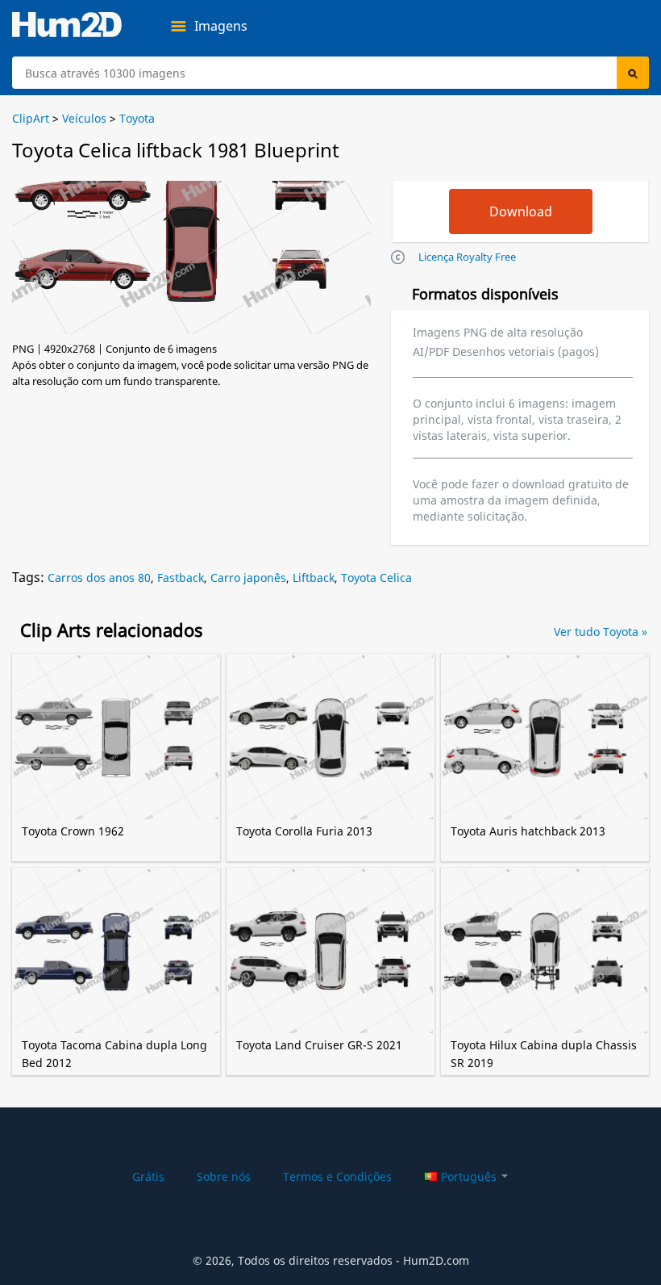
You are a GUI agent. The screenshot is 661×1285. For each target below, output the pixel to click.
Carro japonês (248, 577)
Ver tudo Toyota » (600, 631)
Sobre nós (224, 1176)
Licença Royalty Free (467, 256)
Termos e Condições (337, 1176)
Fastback (180, 577)
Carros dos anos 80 (99, 577)
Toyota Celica (376, 577)
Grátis (148, 1176)
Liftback (314, 577)
